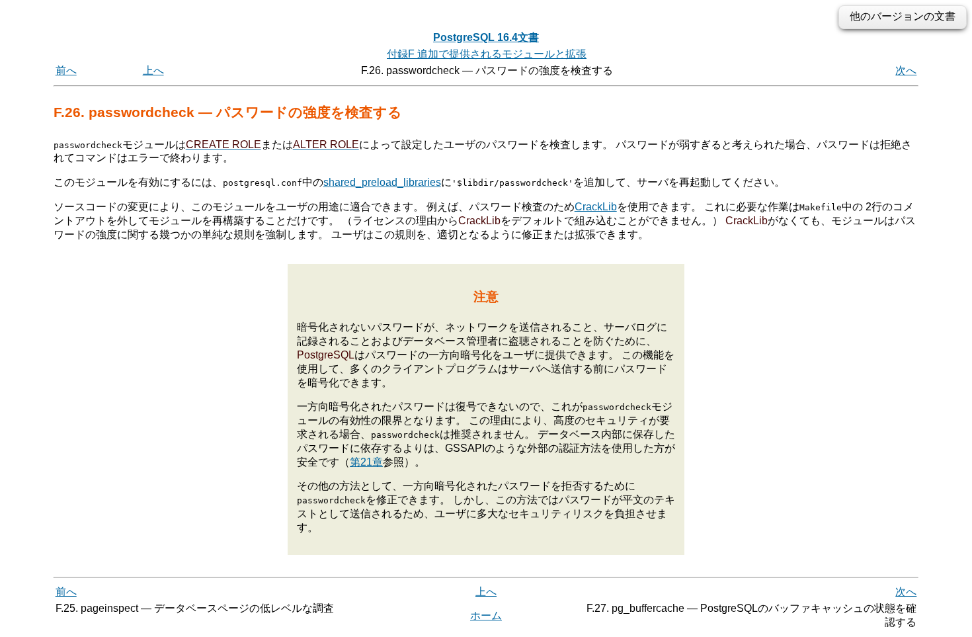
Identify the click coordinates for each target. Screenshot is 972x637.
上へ (153, 70)
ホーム (486, 615)
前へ (66, 70)
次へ (905, 70)
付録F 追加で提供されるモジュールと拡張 (487, 54)
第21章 (366, 462)
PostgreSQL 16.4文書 (486, 37)
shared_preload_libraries (382, 182)
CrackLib (596, 206)
